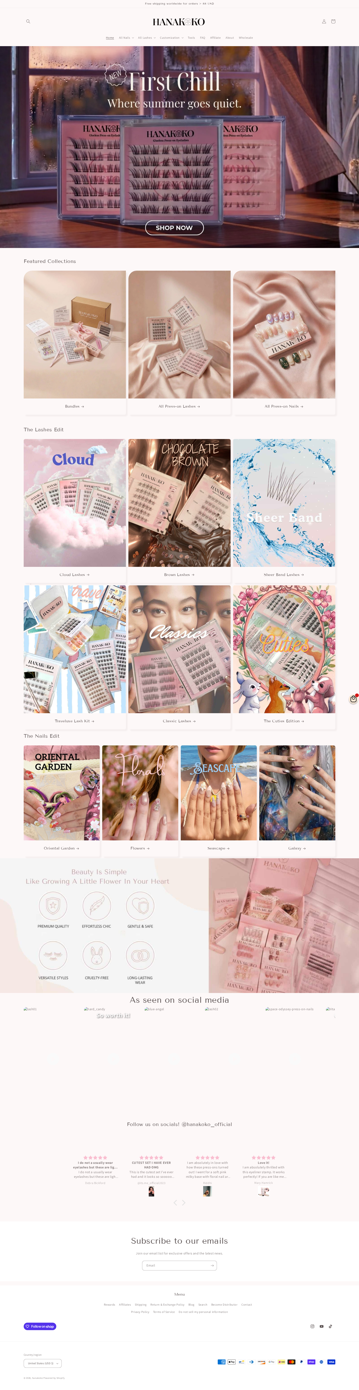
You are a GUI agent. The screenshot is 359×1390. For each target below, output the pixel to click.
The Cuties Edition (282, 721)
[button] (28, 21)
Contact (246, 1304)
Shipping (141, 1304)
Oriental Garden (59, 848)
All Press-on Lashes (177, 406)
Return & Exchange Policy (167, 1304)
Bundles (72, 406)
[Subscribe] (212, 1265)
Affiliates (125, 1304)
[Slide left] (30, 342)
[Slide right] (328, 342)
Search (203, 1304)
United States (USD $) (40, 1363)
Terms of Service (164, 1312)
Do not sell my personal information (203, 1312)
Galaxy (294, 848)
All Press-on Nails (282, 406)
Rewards (109, 1304)
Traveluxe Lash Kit (72, 721)
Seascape (216, 848)
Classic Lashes (177, 721)
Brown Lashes (177, 574)
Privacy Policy (140, 1312)
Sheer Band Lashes (282, 574)
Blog (191, 1304)
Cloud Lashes (72, 574)
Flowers (137, 848)
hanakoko (37, 1377)
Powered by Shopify (54, 1377)
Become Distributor (224, 1304)
